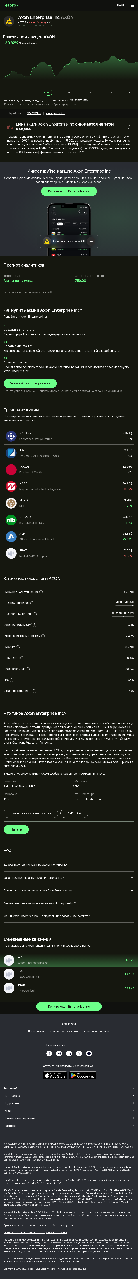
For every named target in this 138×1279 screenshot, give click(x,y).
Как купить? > (55, 113)
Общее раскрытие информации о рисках (24, 1232)
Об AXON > (34, 113)
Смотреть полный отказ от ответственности (31, 1218)
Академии (115, 391)
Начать (16, 829)
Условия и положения (56, 1232)
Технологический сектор (31, 813)
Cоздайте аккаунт (12, 100)
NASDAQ (74, 813)
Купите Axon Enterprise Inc (69, 191)
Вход (120, 5)
